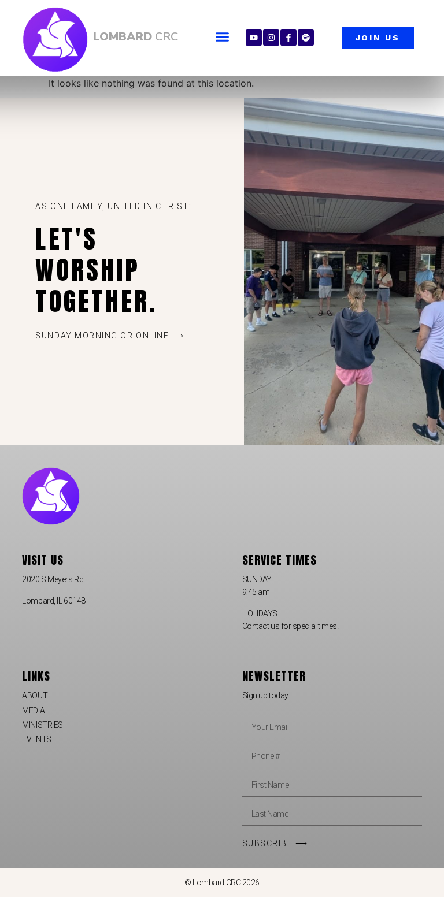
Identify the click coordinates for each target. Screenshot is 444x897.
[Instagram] (271, 37)
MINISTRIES (42, 724)
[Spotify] (306, 37)
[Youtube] (254, 37)
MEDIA (33, 710)
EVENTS (36, 739)
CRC (135, 36)
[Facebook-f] (288, 37)
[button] (223, 37)
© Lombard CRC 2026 (222, 882)
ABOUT (34, 695)
